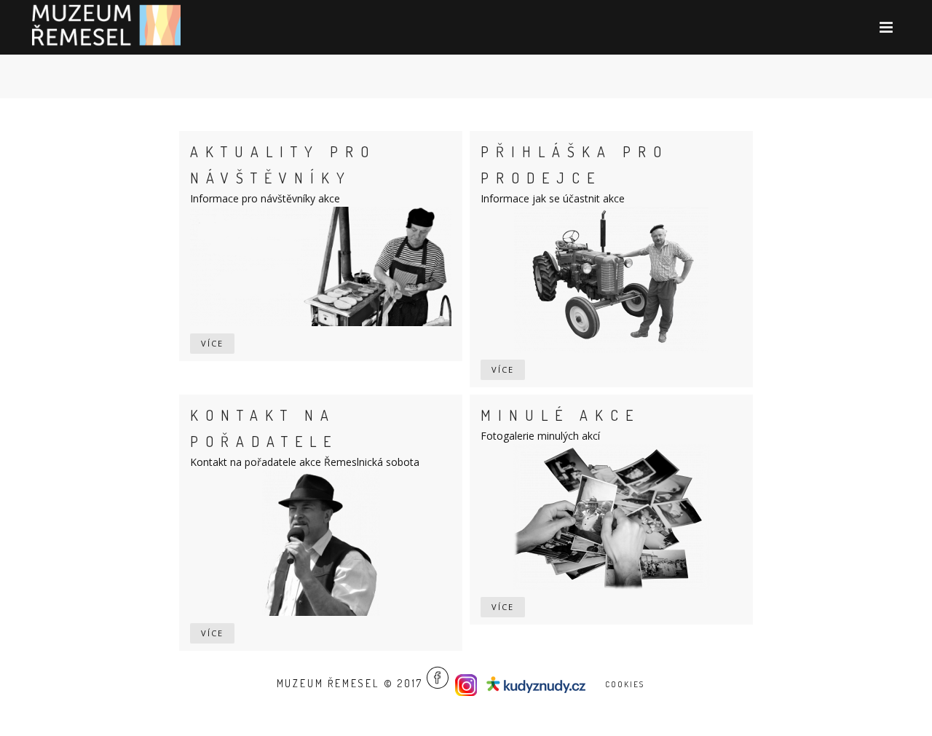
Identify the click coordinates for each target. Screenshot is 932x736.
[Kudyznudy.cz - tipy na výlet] (538, 683)
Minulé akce (560, 414)
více (212, 343)
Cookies (624, 684)
